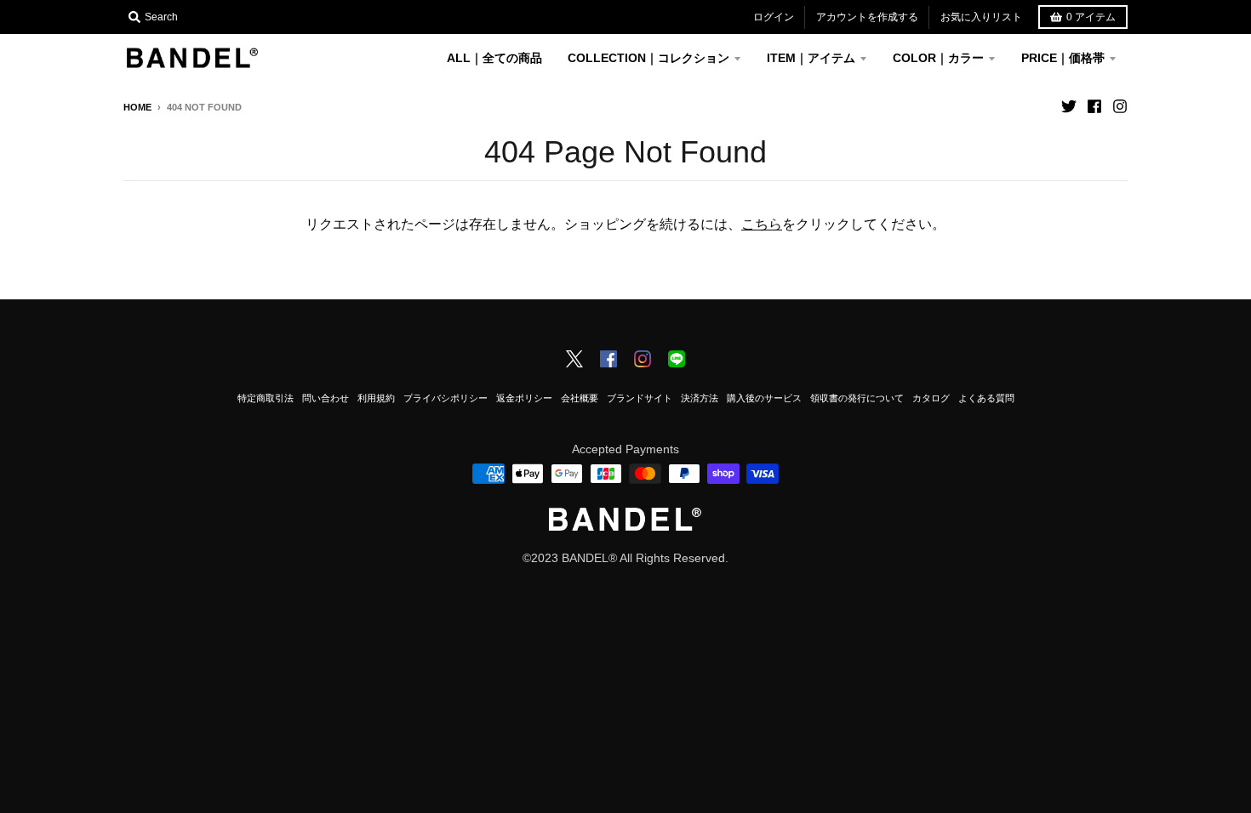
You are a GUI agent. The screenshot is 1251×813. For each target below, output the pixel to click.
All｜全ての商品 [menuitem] (494, 58)
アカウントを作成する (867, 17)
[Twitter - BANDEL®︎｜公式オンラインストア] (1069, 106)
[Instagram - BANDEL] (642, 360)
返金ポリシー (524, 398)
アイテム (1091, 17)
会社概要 (579, 398)
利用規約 (376, 398)
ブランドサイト (639, 398)
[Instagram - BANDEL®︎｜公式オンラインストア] (1120, 106)
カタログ (931, 398)
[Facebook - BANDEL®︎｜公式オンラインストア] (1094, 106)
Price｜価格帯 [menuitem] (1063, 58)
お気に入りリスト (981, 17)
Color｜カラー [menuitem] (938, 58)
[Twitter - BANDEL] (574, 360)
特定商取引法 (265, 398)
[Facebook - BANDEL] (608, 360)
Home (137, 107)
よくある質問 (986, 398)
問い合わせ (325, 398)
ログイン (773, 17)
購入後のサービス (764, 398)
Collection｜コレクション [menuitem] (648, 58)
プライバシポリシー (445, 398)
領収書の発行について (857, 398)
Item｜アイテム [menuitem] (811, 58)
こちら (761, 224)
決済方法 (699, 398)
